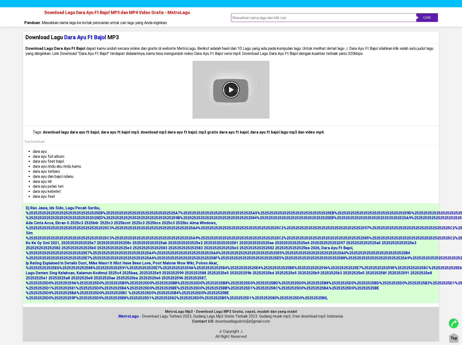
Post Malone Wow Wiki (173, 263)
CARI (427, 17)
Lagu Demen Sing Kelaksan (50, 273)
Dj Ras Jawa (36, 208)
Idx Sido (56, 208)
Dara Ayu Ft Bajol (336, 248)
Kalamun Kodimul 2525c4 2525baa (107, 273)
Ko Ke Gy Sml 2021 (42, 243)
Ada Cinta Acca (39, 223)
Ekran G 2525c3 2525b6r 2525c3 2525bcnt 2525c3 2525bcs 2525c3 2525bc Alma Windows (135, 223)
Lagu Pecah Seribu (82, 208)
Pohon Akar (206, 263)
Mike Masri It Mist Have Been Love (120, 263)
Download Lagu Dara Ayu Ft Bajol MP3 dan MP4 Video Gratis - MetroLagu (117, 12)
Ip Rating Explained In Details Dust (56, 263)
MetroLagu (128, 316)
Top (453, 338)
